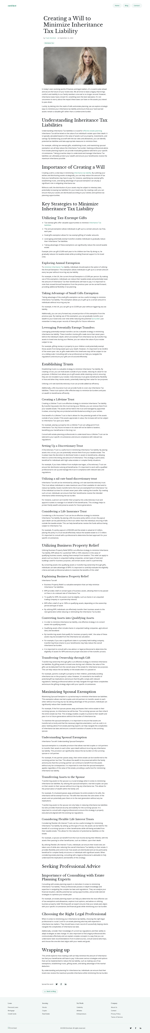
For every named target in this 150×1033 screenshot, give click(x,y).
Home (117, 6)
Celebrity (80, 1007)
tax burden (96, 319)
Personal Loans (13, 1007)
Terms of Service (117, 1017)
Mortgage (11, 1010)
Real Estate (46, 1014)
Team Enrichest (51, 38)
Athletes (79, 1010)
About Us (114, 1007)
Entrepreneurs (81, 1014)
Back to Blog (51, 991)
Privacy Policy (116, 1014)
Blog (126, 6)
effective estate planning (92, 131)
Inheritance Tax (49, 43)
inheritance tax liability (82, 173)
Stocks (44, 1007)
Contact (137, 6)
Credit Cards (12, 1014)
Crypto (44, 1010)
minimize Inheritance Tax (54, 267)
